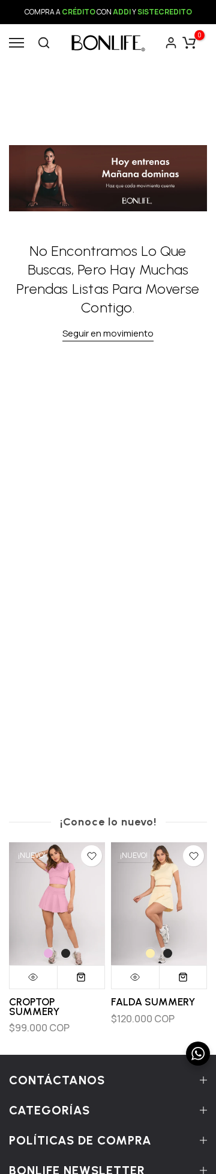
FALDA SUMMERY (153, 1002)
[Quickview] (34, 977)
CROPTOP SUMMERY (34, 1007)
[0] (189, 42)
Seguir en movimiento (108, 333)
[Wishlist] (91, 855)
